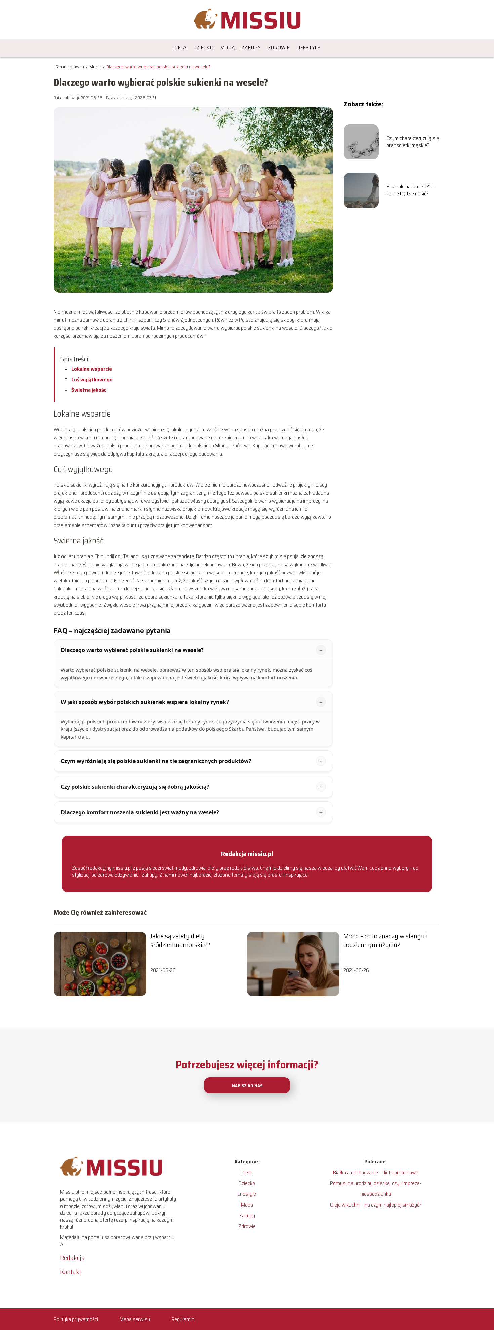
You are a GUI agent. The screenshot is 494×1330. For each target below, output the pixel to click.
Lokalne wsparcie (91, 369)
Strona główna (70, 66)
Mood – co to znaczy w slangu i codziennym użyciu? (385, 940)
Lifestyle (309, 47)
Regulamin (182, 1319)
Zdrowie (279, 47)
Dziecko (203, 47)
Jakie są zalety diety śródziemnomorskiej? (180, 940)
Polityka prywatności (76, 1319)
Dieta (180, 47)
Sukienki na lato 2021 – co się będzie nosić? (410, 190)
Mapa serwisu (135, 1319)
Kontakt (70, 1271)
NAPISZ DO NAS (247, 1085)
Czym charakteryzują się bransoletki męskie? (412, 142)
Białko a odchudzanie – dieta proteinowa (375, 1172)
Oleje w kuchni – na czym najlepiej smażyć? (375, 1204)
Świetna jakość (88, 390)
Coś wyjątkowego (92, 379)
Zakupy (251, 47)
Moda (227, 47)
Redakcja (72, 1257)
